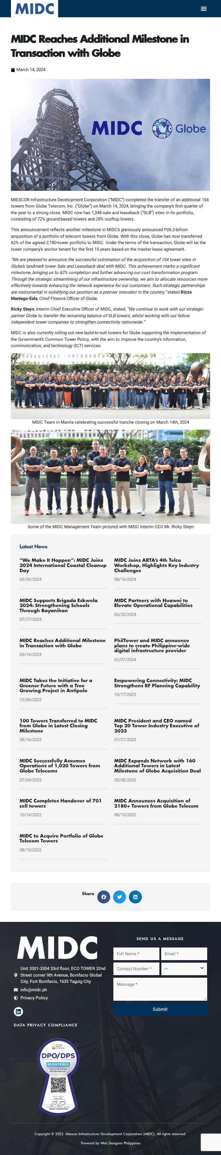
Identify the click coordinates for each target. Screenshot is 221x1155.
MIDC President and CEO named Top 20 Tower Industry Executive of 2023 (156, 726)
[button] (204, 9)
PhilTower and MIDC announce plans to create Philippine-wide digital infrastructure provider (152, 645)
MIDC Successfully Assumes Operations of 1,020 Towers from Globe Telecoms (60, 766)
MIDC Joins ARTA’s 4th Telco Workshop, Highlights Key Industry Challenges (156, 565)
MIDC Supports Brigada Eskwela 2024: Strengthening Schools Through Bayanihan (59, 605)
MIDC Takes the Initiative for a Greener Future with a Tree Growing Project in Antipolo (56, 685)
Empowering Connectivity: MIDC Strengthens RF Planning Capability (157, 683)
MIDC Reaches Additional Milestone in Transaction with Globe (63, 643)
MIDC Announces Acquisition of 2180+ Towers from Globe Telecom (156, 803)
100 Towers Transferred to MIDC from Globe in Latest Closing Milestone (58, 726)
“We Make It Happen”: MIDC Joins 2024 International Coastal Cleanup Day (63, 565)
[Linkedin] (18, 1011)
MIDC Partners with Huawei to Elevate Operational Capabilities (153, 603)
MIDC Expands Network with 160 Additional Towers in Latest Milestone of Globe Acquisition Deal (157, 766)
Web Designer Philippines (120, 1143)
